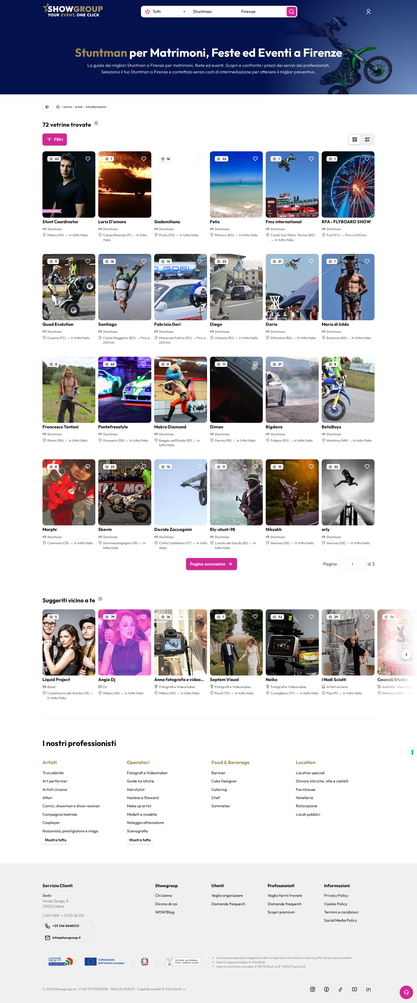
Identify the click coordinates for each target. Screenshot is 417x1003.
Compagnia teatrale (59, 814)
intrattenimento (96, 107)
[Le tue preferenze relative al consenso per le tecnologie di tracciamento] (412, 752)
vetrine (67, 107)
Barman (218, 772)
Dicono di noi (166, 903)
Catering (219, 789)
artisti (79, 107)
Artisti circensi (54, 789)
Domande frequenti (228, 903)
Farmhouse (305, 789)
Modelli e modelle (142, 814)
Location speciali (310, 772)
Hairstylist (136, 789)
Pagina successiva (207, 564)
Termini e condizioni (341, 912)
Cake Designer (224, 781)
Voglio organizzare (227, 895)
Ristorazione (306, 805)
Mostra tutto (55, 839)
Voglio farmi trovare (285, 895)
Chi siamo (163, 895)
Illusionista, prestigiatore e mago (70, 831)
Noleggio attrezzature (145, 822)
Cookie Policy (335, 903)
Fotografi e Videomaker (147, 772)
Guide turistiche (140, 781)
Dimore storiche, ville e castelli (322, 781)
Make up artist (139, 805)
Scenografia (137, 831)
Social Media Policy (340, 920)
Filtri (58, 139)
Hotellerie (304, 797)
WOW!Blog (164, 912)
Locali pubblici (308, 814)
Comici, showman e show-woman (71, 805)
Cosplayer (51, 822)
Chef (215, 797)
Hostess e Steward (143, 797)
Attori (47, 797)
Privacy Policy (336, 895)
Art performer (55, 781)
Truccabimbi (53, 772)
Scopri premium (281, 912)
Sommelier (220, 805)
